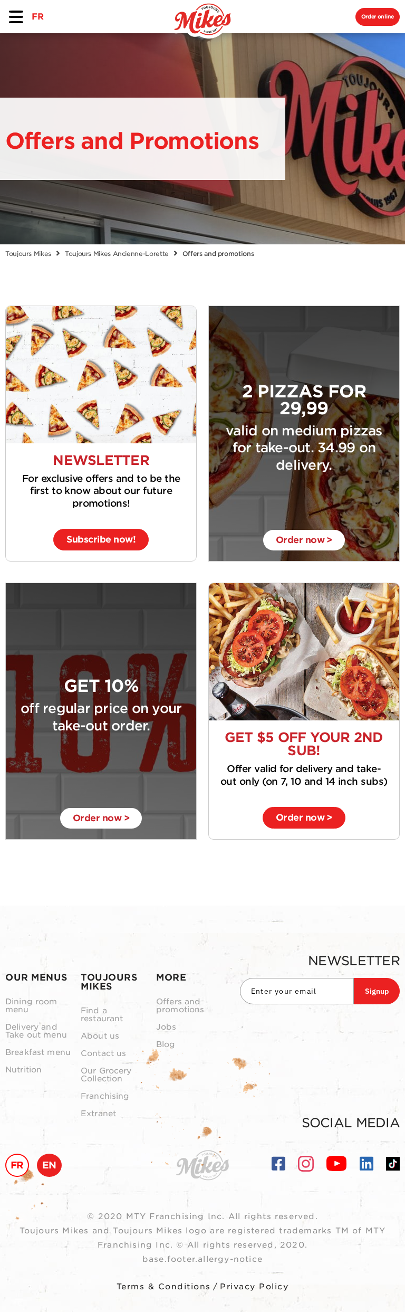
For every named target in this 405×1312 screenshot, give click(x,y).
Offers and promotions (180, 1006)
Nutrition (23, 1070)
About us (100, 1036)
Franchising (105, 1096)
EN (49, 1165)
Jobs (166, 1027)
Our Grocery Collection (106, 1075)
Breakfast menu (38, 1053)
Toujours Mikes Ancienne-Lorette (117, 254)
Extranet (98, 1114)
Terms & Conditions (164, 1286)
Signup (377, 991)
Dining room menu (31, 1006)
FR (37, 17)
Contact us (104, 1054)
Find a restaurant (102, 1015)
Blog (166, 1045)
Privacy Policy (254, 1286)
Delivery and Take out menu (36, 1031)
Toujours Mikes (28, 254)
